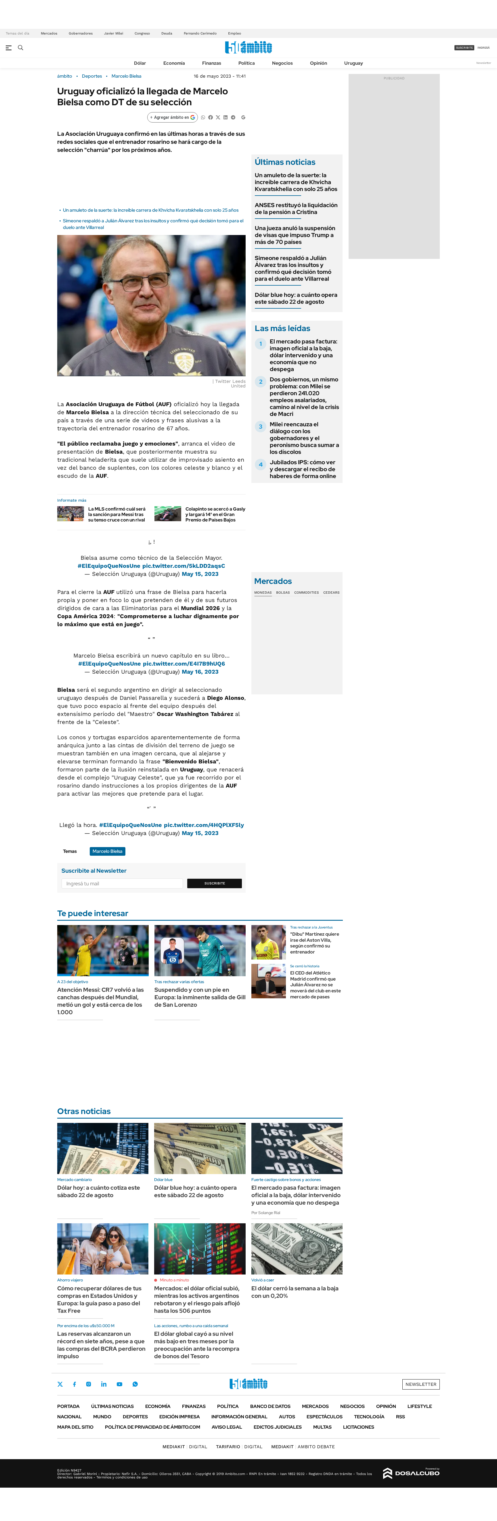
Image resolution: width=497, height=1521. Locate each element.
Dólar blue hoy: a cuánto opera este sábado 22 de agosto (296, 298)
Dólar (140, 63)
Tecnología (369, 1417)
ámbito (64, 76)
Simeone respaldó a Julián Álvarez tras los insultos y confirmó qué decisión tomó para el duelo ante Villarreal (293, 268)
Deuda (166, 33)
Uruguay (353, 63)
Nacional (69, 1417)
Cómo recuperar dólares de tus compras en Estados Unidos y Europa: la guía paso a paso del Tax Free (99, 1299)
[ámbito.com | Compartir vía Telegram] (233, 117)
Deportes (92, 76)
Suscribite (214, 883)
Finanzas (211, 63)
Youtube (119, 1384)
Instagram (88, 1384)
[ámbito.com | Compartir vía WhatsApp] (203, 117)
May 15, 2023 (200, 573)
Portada (68, 1406)
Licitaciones (358, 1427)
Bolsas (283, 593)
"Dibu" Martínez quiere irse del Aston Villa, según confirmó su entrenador (314, 943)
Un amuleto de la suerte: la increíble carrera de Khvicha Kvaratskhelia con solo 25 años (150, 210)
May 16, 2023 (200, 671)
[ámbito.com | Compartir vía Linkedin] (225, 117)
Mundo (102, 1417)
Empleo (234, 33)
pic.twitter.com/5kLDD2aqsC (183, 565)
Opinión (318, 63)
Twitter (60, 1384)
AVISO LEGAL (227, 1427)
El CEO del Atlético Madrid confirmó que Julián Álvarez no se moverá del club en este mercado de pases (315, 985)
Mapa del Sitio (75, 1427)
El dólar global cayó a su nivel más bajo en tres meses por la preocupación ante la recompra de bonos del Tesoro (196, 1345)
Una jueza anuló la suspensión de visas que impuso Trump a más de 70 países (295, 235)
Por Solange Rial (265, 1212)
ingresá (483, 47)
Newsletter (483, 62)
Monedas (263, 593)
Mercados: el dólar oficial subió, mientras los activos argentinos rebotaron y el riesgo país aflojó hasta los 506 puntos (197, 1299)
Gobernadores (81, 33)
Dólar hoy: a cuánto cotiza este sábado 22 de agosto (98, 1191)
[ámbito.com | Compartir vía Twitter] (218, 117)
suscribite (464, 47)
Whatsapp (135, 1384)
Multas (322, 1427)
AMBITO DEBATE (303, 1446)
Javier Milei (113, 33)
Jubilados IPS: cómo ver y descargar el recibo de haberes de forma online (303, 469)
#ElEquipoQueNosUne (109, 565)
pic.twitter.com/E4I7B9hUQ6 (184, 663)
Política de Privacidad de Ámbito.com (152, 1427)
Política (246, 63)
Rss (400, 1417)
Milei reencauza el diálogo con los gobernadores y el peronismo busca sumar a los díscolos (304, 438)
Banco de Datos (270, 1406)
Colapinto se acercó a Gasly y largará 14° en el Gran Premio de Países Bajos (215, 514)
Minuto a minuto (174, 1280)
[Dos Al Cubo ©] (411, 1473)
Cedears (331, 593)
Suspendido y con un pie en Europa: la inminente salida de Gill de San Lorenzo (200, 997)
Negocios (282, 63)
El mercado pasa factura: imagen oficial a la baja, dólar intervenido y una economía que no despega (303, 355)
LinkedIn (103, 1384)
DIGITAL (185, 1446)
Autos (287, 1417)
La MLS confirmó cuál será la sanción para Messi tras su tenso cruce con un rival (117, 514)
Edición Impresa (179, 1417)
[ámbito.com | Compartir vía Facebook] (210, 117)
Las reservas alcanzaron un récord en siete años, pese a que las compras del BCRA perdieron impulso (101, 1345)
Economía (174, 63)
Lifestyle (420, 1406)
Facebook (74, 1384)
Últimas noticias (112, 1406)
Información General (239, 1417)
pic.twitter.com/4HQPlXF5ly (204, 824)
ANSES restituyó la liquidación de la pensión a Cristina (296, 208)
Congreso (142, 33)
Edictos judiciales (278, 1427)
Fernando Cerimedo (200, 33)
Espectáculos (325, 1417)
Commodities (306, 593)
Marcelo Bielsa (127, 76)
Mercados (49, 33)
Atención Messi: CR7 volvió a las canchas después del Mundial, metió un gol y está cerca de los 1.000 (100, 1001)
